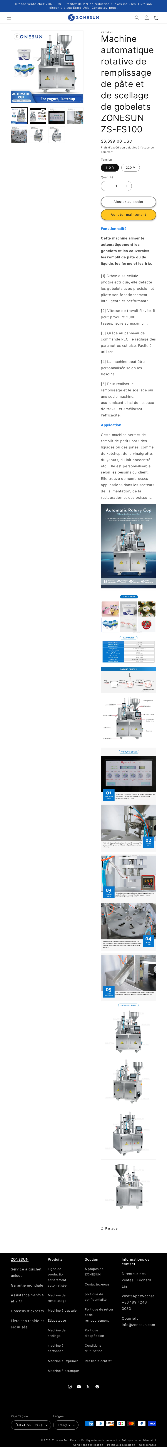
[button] (9, 17)
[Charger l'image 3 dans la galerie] (75, 116)
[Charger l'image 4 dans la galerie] (19, 134)
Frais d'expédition (113, 147)
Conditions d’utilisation (88, 1444)
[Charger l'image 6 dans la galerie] (56, 134)
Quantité (107, 177)
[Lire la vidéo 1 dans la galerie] (38, 116)
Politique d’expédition (121, 1444)
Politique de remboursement (99, 1440)
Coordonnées (147, 1444)
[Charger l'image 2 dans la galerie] (56, 116)
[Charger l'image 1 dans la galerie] (19, 116)
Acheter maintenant (128, 214)
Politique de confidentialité (139, 1440)
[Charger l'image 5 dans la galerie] (38, 134)
